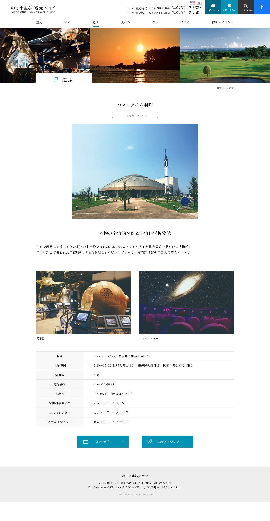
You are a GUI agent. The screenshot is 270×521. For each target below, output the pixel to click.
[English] (192, 2)
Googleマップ (168, 441)
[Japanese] (199, 2)
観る (67, 22)
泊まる (185, 22)
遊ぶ (96, 22)
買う (155, 22)
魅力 (39, 22)
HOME (221, 88)
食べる (125, 22)
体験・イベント (223, 22)
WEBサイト (104, 441)
